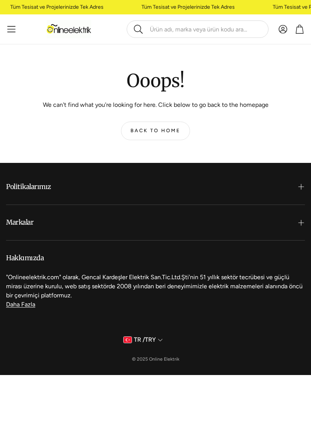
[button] (197, 29)
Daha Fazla (20, 304)
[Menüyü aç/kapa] (11, 29)
